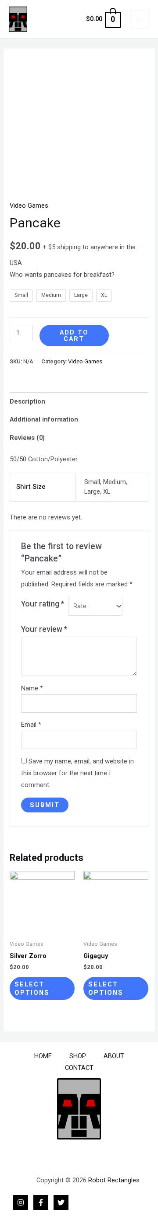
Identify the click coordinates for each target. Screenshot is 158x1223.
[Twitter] (61, 1202)
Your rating (42, 603)
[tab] (79, 401)
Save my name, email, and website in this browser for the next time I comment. (77, 773)
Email (31, 724)
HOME (43, 1056)
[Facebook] (40, 1202)
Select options (32, 988)
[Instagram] (20, 1202)
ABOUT (114, 1056)
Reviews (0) (27, 438)
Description (27, 401)
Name (32, 688)
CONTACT (79, 1068)
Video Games (29, 205)
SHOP (77, 1056)
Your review (44, 629)
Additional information (44, 419)
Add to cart (74, 335)
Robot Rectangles (114, 1180)
